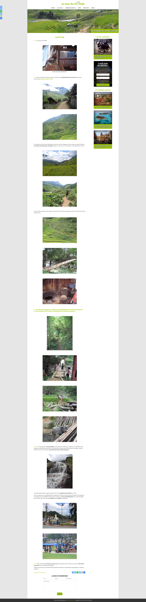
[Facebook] (1, 7)
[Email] (1, 16)
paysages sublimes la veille (46, 79)
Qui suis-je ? (60, 8)
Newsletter (86, 8)
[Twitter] (1, 14)
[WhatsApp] (1, 11)
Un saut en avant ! (70, 600)
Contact (93, 8)
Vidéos (79, 8)
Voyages (53, 8)
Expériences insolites (70, 8)
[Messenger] (1, 9)
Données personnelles (105, 81)
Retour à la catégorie (40, 572)
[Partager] (1, 18)
